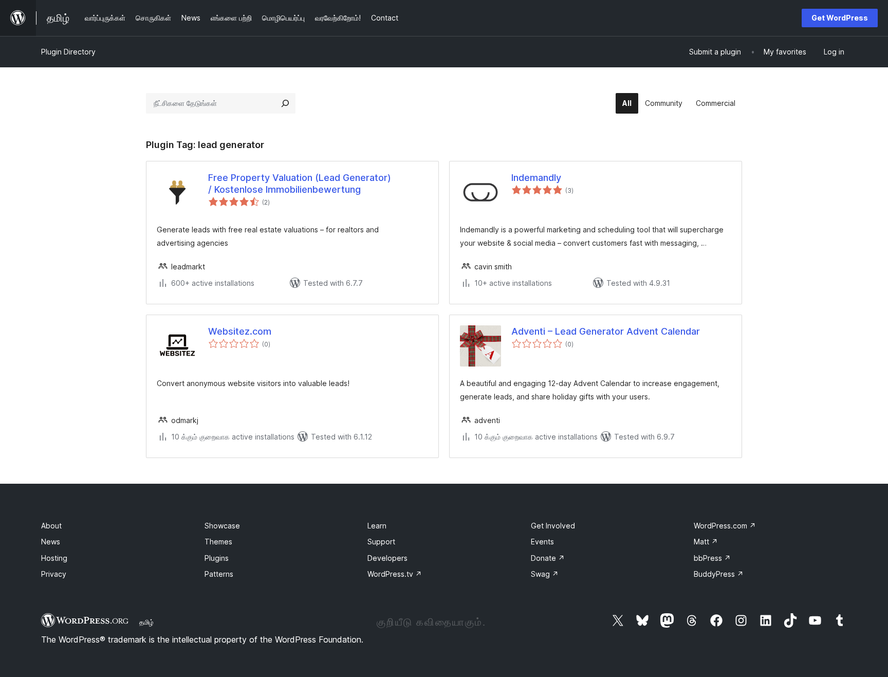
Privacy (53, 574)
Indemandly (536, 177)
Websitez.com (239, 331)
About (51, 525)
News (50, 541)
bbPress (712, 558)
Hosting (54, 558)
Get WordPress (839, 17)
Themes (218, 541)
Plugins (217, 558)
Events (542, 541)
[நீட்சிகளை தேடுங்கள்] (285, 103)
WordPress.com (725, 525)
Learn (376, 525)
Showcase (222, 525)
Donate (548, 558)
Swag (545, 574)
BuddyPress (719, 574)
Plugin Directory (68, 51)
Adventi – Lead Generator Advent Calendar (605, 331)
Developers (387, 558)
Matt (706, 541)
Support (381, 541)
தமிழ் (146, 622)
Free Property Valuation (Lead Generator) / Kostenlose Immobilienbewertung (299, 183)
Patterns (219, 574)
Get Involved (553, 525)
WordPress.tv (394, 574)
